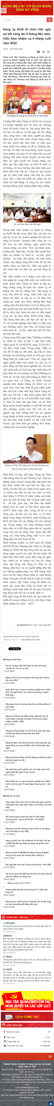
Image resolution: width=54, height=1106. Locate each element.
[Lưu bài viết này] (48, 51)
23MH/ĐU (7, 935)
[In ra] (43, 51)
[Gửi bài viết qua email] (38, 51)
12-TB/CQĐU (9, 923)
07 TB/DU (7, 956)
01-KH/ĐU (7, 969)
